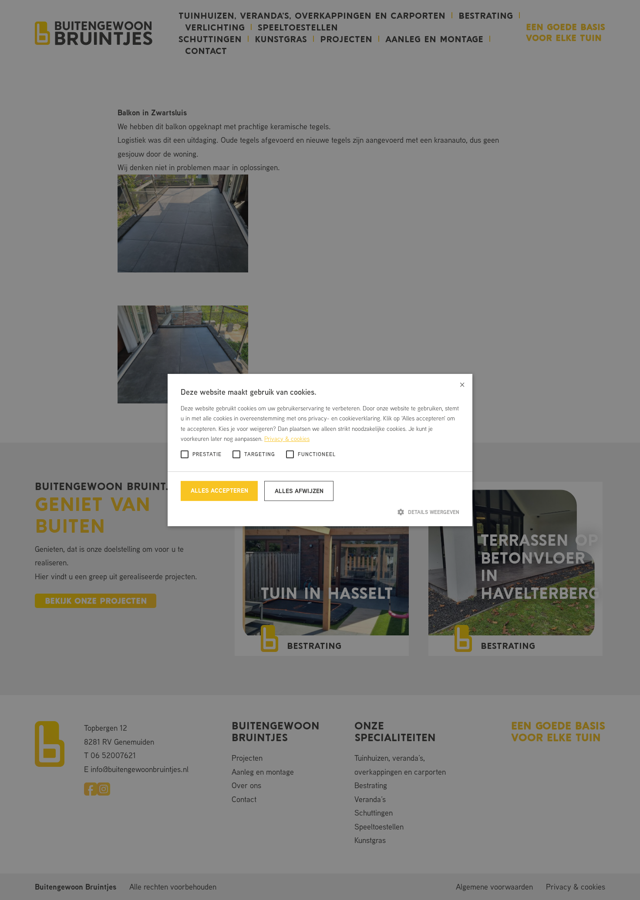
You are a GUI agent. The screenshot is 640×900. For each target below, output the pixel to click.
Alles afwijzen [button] (299, 491)
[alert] (320, 450)
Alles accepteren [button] (219, 490)
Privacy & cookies (287, 439)
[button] (320, 511)
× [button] (462, 383)
